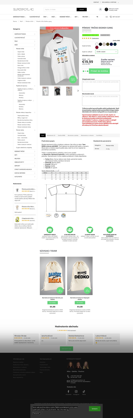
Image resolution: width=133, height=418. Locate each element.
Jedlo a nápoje (21, 54)
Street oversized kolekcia (23, 169)
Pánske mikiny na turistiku (24, 122)
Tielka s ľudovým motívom (24, 144)
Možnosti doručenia (106, 64)
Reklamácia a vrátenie (109, 2)
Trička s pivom (21, 56)
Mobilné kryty (19, 162)
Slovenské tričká (22, 70)
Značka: (116, 40)
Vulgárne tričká (22, 80)
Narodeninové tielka (23, 142)
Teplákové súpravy (21, 85)
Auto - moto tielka (22, 137)
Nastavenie (36, 413)
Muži (16, 45)
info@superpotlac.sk (78, 380)
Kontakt (96, 2)
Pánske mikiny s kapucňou (23, 112)
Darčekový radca (20, 34)
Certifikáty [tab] (99, 135)
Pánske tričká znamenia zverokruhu (24, 75)
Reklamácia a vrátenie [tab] (87, 135)
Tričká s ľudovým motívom (24, 78)
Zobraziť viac (66, 348)
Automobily (22, 93)
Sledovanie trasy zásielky (21, 364)
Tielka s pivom (21, 140)
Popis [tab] (42, 135)
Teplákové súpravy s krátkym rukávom (25, 89)
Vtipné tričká (21, 51)
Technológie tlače (45, 367)
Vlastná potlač (20, 37)
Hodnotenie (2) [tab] (51, 135)
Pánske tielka (20, 130)
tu (68, 409)
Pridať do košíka (99, 71)
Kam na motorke (20, 173)
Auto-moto (20, 65)
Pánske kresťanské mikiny (24, 127)
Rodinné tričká (19, 151)
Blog (41, 372)
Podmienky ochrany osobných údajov (24, 372)
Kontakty (42, 362)
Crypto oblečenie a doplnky (24, 147)
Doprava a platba (18, 362)
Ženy (16, 41)
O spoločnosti (44, 364)
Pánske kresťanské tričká (24, 82)
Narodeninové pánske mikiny (25, 120)
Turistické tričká (22, 58)
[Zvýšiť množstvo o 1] (87, 71)
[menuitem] (20, 17)
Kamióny (21, 97)
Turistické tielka (22, 135)
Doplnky (17, 165)
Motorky (21, 95)
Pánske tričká (20, 48)
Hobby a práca (21, 72)
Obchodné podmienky (19, 369)
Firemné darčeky (45, 369)
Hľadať (82, 9)
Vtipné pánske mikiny (23, 115)
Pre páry (17, 158)
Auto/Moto (18, 176)
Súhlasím (95, 408)
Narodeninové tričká (23, 61)
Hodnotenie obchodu (66, 326)
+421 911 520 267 (76, 376)
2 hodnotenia (95, 38)
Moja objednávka (18, 377)
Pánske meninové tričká (24, 63)
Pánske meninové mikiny (24, 124)
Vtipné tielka (21, 133)
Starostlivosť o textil (19, 375)
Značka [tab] (61, 135)
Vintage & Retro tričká (23, 67)
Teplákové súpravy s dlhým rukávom (25, 101)
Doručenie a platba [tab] (73, 135)
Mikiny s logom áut (22, 117)
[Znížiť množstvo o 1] (83, 71)
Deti (16, 155)
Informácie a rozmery (88, 55)
